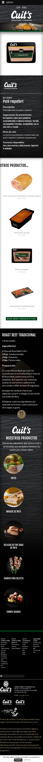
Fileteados (4, 642)
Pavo (23, 652)
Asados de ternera (25, 647)
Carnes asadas (14, 611)
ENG (24, 7)
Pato (23, 650)
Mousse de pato (13, 511)
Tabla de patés (5, 648)
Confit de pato (37, 642)
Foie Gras (36, 644)
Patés (13, 478)
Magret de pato (36, 647)
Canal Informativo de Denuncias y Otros (22, 722)
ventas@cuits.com (24, 695)
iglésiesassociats (37, 724)
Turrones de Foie (36, 651)
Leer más (27, 760)
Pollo (23, 654)
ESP (18, 7)
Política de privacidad (25, 719)
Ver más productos (21, 319)
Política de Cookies (7, 719)
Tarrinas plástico (3, 651)
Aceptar (18, 760)
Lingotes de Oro (4, 664)
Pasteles (3, 644)
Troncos (3, 667)
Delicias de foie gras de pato (13, 546)
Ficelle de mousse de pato (4, 658)
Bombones (4, 654)
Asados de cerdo (25, 643)
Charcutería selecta (13, 578)
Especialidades (16, 648)
